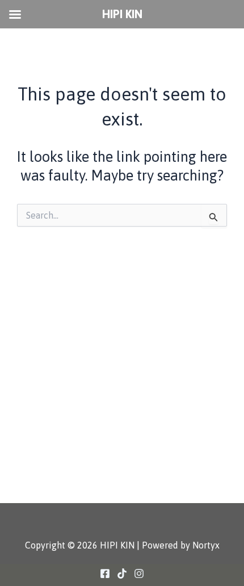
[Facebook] (105, 573)
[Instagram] (139, 573)
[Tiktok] (122, 573)
